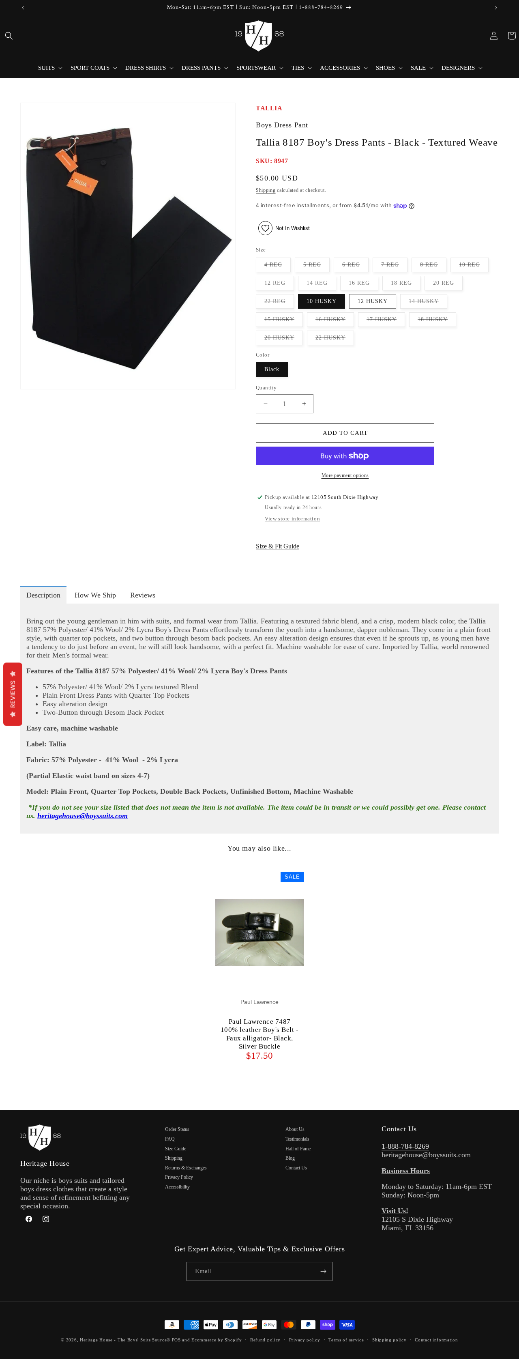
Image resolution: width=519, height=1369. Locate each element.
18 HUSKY (437, 321)
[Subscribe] (323, 1271)
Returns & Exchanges (186, 1168)
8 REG (433, 266)
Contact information (436, 1339)
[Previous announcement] (23, 7)
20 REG (448, 284)
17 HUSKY (386, 321)
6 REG (355, 266)
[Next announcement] (496, 7)
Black (271, 369)
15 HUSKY (283, 321)
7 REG (394, 266)
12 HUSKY (373, 301)
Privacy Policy (179, 1177)
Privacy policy (304, 1339)
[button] (9, 36)
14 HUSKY (428, 303)
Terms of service (346, 1339)
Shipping (266, 190)
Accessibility (177, 1187)
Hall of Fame (298, 1149)
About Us (295, 1129)
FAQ (170, 1139)
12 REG (279, 284)
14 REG (321, 284)
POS (176, 1339)
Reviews (12, 694)
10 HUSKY (322, 301)
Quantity (266, 388)
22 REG (279, 303)
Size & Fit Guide (277, 546)
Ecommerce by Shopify (216, 1339)
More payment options (345, 475)
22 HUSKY (334, 339)
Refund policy (265, 1339)
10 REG (474, 266)
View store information (292, 519)
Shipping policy (389, 1339)
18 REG (405, 284)
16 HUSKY (334, 321)
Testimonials (297, 1139)
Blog (290, 1158)
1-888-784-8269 (405, 1146)
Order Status (177, 1129)
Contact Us (296, 1168)
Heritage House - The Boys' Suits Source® (125, 1339)
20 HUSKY (283, 339)
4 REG (277, 266)
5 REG (316, 266)
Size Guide (175, 1149)
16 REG (363, 284)
